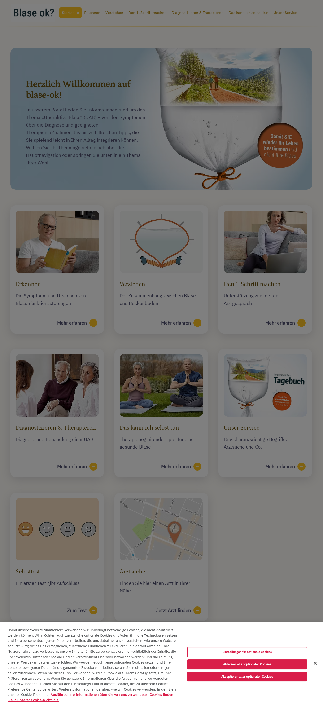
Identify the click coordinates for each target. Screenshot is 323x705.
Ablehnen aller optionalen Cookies (247, 664)
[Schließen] (315, 663)
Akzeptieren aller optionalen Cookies (247, 676)
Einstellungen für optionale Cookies (247, 652)
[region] (161, 663)
